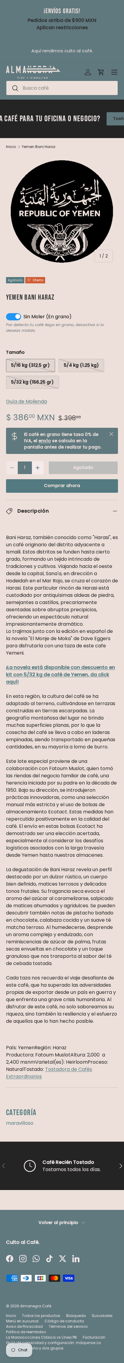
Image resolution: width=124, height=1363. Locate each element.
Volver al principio (59, 1223)
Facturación (94, 1337)
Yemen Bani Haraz (38, 147)
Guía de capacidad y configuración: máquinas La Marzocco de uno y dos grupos (53, 1345)
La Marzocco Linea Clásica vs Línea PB (41, 1337)
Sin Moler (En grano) (47, 316)
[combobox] (62, 88)
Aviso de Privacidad (24, 1326)
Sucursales (102, 1315)
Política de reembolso (26, 1331)
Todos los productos (41, 1315)
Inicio (11, 147)
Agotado (83, 467)
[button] (101, 72)
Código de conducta (64, 1321)
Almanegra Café (35, 1306)
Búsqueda (76, 1315)
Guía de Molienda (26, 401)
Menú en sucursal (22, 1321)
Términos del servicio (68, 1326)
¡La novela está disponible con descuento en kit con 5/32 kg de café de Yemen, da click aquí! (60, 674)
